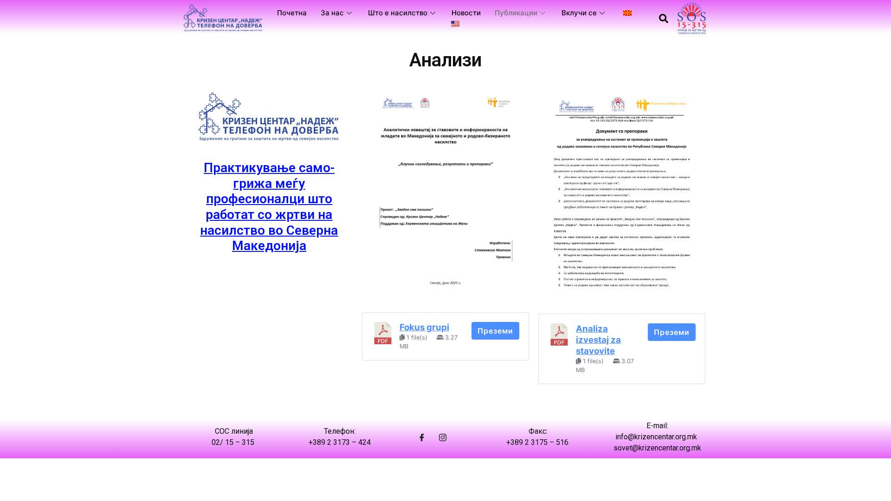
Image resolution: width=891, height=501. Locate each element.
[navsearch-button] (663, 18)
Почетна (292, 12)
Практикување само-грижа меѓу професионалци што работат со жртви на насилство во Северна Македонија (269, 206)
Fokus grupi (424, 327)
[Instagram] (443, 437)
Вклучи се (579, 12)
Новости (466, 12)
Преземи (495, 330)
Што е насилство (397, 12)
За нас (332, 12)
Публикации (516, 12)
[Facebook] (422, 437)
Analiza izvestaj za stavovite (598, 339)
